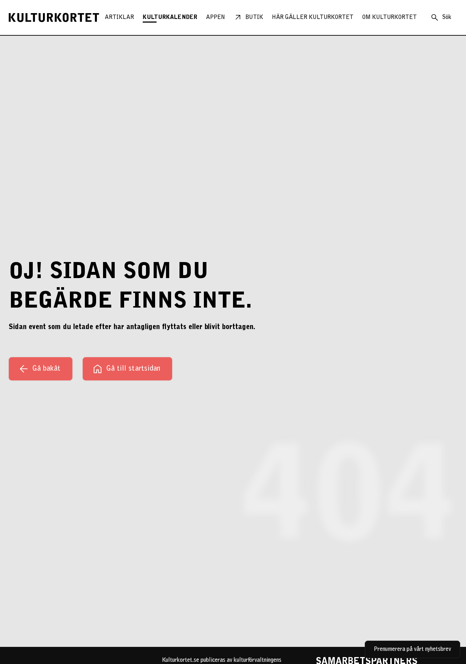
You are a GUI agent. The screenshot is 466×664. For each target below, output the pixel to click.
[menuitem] (119, 17)
